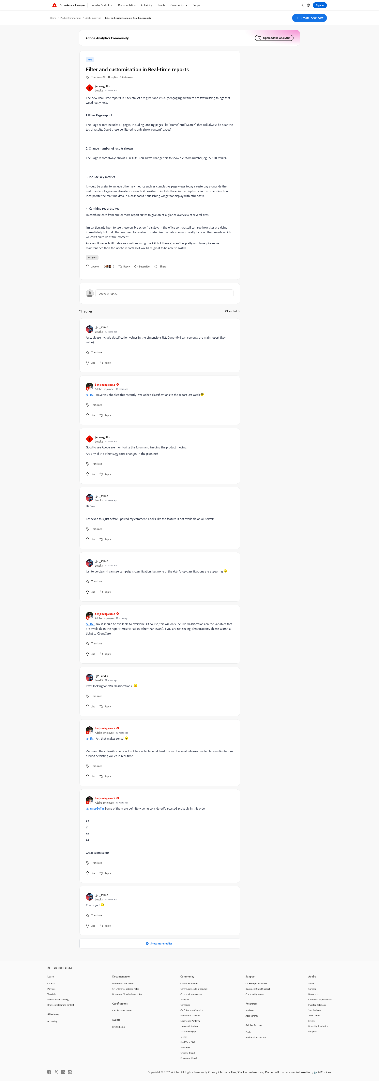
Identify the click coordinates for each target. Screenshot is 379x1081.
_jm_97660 (101, 327)
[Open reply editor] (160, 293)
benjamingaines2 (105, 384)
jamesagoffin (102, 86)
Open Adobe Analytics (276, 38)
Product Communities (70, 17)
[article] (159, 345)
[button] (309, 18)
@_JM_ (90, 395)
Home (53, 17)
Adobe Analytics (93, 17)
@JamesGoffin (95, 808)
